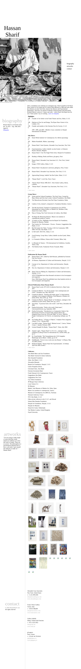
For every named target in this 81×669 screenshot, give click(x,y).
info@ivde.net (31, 624)
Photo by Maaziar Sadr (6, 102)
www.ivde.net (31, 626)
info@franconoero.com (33, 610)
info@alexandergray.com (34, 597)
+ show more (31, 190)
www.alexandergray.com (34, 599)
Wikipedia (6, 130)
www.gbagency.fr (32, 640)
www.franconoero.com (33, 612)
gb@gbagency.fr (32, 638)
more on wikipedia (53, 113)
